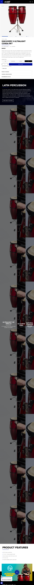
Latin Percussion (6, 46)
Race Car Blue (13, 61)
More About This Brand (8, 100)
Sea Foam (21, 61)
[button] (1, 2)
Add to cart (20, 64)
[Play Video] (17, 572)
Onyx (5, 61)
